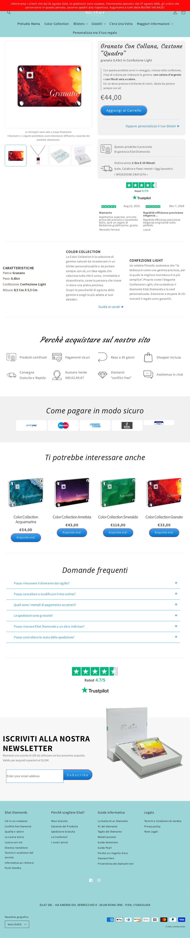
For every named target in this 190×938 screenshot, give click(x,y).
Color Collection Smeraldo (118, 516)
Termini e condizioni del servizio (19, 855)
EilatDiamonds (179, 926)
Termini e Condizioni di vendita (162, 821)
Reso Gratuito (59, 821)
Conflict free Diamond (18, 826)
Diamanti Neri (106, 858)
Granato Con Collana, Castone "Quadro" (142, 50)
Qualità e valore (14, 831)
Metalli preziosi (107, 837)
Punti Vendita (13, 868)
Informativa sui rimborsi (19, 862)
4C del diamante (107, 826)
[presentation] (92, 217)
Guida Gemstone (108, 842)
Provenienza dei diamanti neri (116, 863)
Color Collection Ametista (72, 516)
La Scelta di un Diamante (113, 821)
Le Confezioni (59, 837)
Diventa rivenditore (16, 847)
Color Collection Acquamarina (26, 519)
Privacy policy (152, 826)
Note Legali (151, 831)
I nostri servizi (59, 842)
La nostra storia (14, 837)
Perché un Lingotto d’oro (113, 853)
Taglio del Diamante (110, 831)
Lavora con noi (13, 842)
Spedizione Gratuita (63, 831)
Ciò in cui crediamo (16, 821)
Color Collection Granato (164, 516)
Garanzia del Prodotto (64, 826)
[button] (9, 12)
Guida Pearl (105, 847)
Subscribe (78, 775)
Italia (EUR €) (15, 924)
